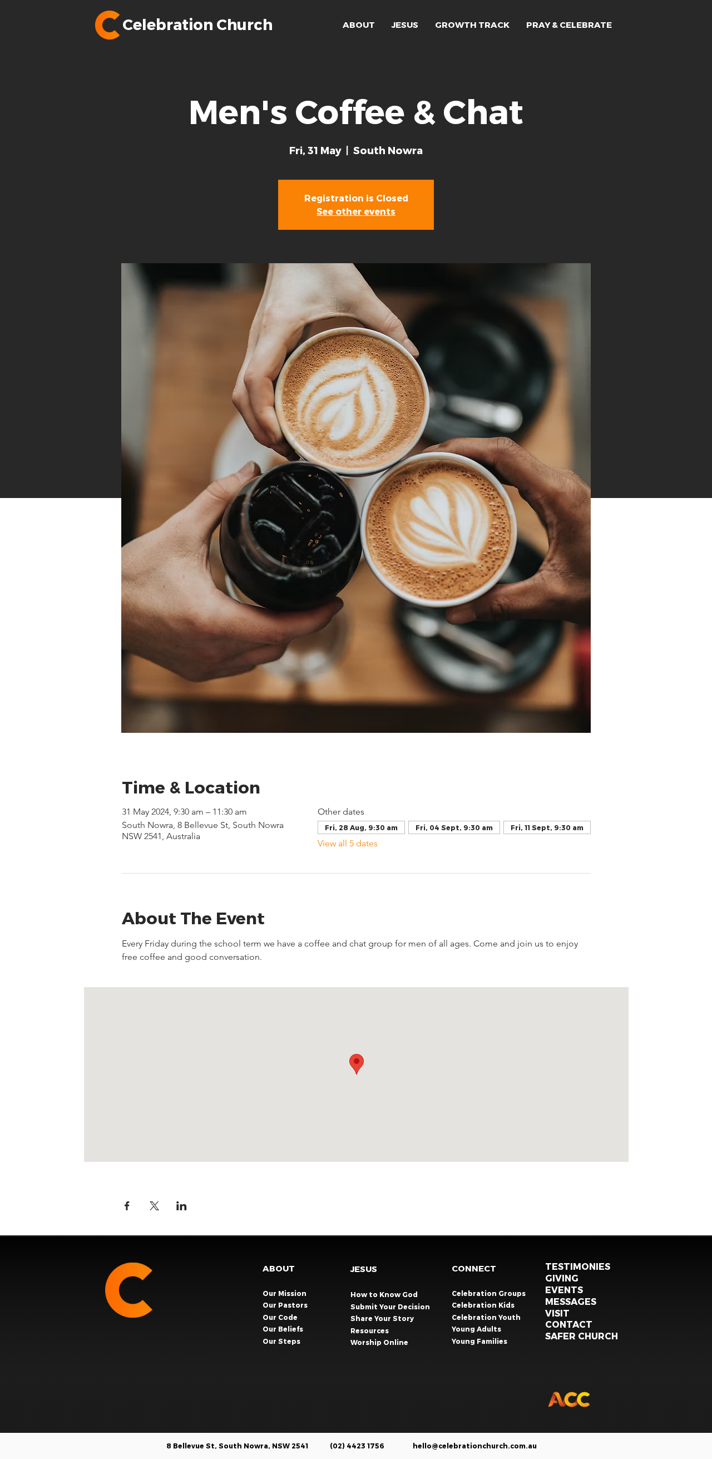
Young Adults (477, 1329)
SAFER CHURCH (581, 1335)
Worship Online (379, 1342)
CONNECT (474, 1268)
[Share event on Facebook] (127, 1205)
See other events (356, 211)
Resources (369, 1330)
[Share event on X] (154, 1205)
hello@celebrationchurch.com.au (475, 1446)
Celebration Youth (487, 1317)
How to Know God (384, 1294)
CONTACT (568, 1324)
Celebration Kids (484, 1305)
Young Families (480, 1341)
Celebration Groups (489, 1293)
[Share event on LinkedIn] (181, 1205)
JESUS (363, 1269)
